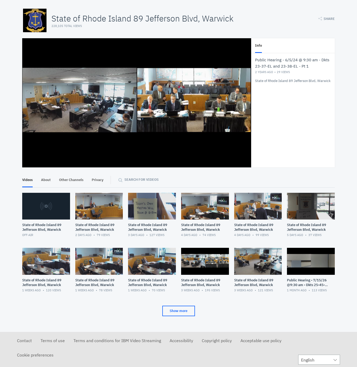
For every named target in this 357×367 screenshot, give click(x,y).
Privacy (97, 180)
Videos (27, 180)
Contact (24, 340)
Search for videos (141, 179)
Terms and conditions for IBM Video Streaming (117, 340)
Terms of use (53, 340)
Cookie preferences (35, 355)
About (46, 180)
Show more (178, 311)
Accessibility (181, 340)
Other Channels (71, 180)
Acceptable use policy (260, 340)
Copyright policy (217, 340)
